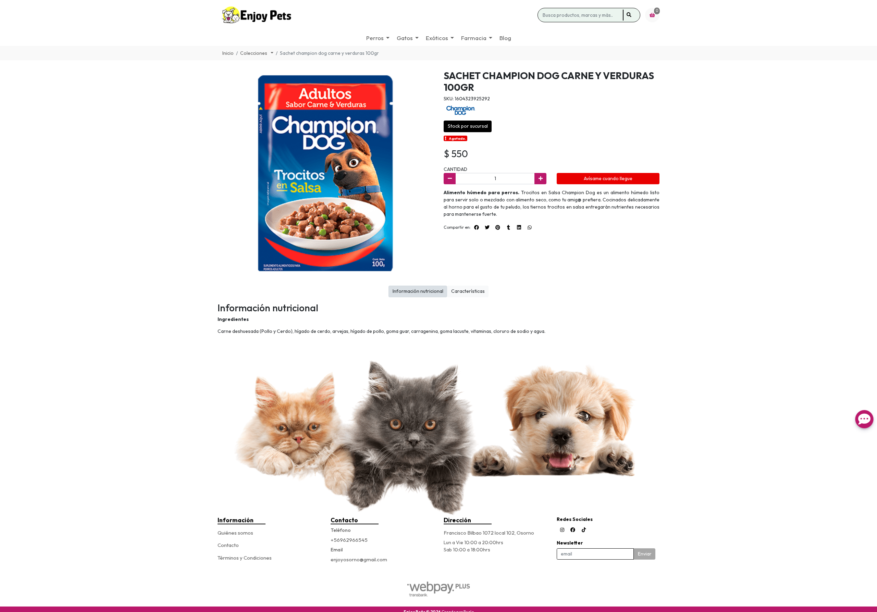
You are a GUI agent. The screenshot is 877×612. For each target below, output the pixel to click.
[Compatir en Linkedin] (519, 227)
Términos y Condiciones (245, 557)
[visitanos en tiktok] (584, 530)
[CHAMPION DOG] (461, 110)
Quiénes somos (235, 532)
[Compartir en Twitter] (487, 227)
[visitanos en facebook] (573, 530)
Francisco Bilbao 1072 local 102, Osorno (489, 532)
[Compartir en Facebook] (476, 227)
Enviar (645, 554)
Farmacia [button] (473, 37)
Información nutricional (418, 291)
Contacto (228, 545)
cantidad (455, 169)
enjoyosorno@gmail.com (359, 559)
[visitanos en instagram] (562, 530)
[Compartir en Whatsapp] (529, 227)
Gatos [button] (405, 37)
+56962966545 (349, 540)
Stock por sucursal (468, 126)
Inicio (228, 53)
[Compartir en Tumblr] (508, 227)
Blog (505, 37)
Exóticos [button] (437, 37)
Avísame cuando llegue (608, 178)
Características (468, 291)
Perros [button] (375, 37)
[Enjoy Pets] (376, 15)
